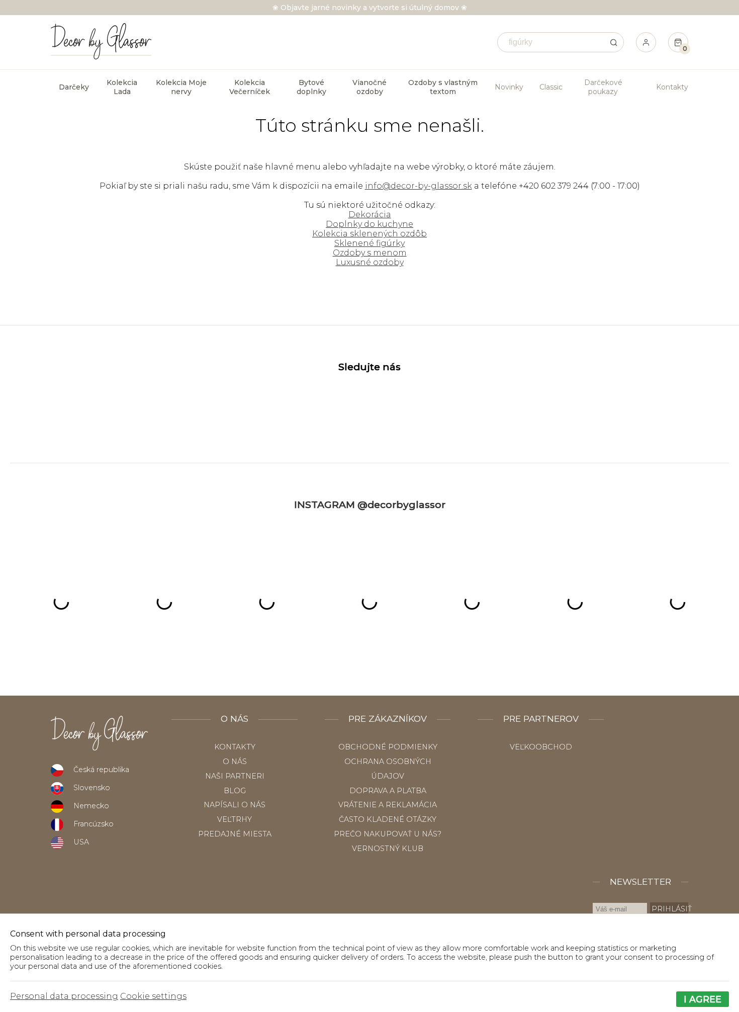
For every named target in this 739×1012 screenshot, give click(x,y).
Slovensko (91, 787)
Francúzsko (93, 823)
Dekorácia (369, 214)
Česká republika (101, 769)
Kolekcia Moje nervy (181, 87)
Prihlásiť (670, 908)
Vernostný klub (387, 848)
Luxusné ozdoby (370, 262)
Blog (235, 790)
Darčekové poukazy (603, 87)
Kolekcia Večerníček (249, 87)
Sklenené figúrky (369, 243)
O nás (235, 761)
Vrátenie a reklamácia (387, 804)
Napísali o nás (234, 804)
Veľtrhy (234, 819)
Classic (551, 87)
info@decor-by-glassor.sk (418, 186)
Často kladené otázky (387, 819)
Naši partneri (234, 776)
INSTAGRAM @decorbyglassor (369, 504)
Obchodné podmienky (387, 746)
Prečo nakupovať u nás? (387, 833)
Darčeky (74, 87)
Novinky (509, 87)
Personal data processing (64, 996)
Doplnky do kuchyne (369, 224)
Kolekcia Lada (122, 87)
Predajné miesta (234, 833)
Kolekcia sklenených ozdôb (369, 233)
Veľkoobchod (541, 746)
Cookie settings (153, 996)
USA (81, 842)
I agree (702, 999)
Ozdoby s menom (370, 253)
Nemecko (91, 805)
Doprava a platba (387, 790)
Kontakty (672, 87)
